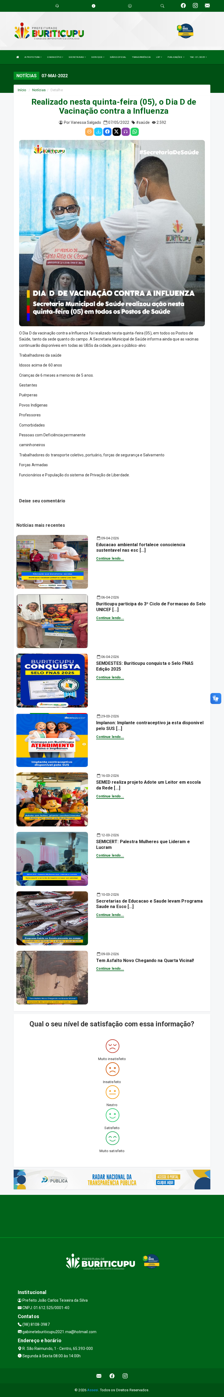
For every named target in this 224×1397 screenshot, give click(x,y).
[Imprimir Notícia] (89, 132)
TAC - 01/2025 (197, 57)
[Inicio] (18, 57)
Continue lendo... (110, 558)
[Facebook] (107, 132)
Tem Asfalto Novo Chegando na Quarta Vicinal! (145, 960)
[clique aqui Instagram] (125, 1376)
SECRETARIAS (76, 57)
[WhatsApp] (135, 132)
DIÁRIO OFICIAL (118, 57)
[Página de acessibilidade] (130, 6)
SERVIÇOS (97, 57)
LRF (158, 57)
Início (22, 90)
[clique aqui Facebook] (112, 1376)
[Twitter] (117, 132)
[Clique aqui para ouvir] (126, 132)
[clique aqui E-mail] (99, 1376)
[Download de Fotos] (98, 132)
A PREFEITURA (32, 57)
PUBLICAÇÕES (175, 57)
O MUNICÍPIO (54, 57)
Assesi (92, 1390)
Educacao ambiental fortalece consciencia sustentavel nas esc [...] (140, 547)
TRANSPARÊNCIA (141, 57)
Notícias (39, 90)
